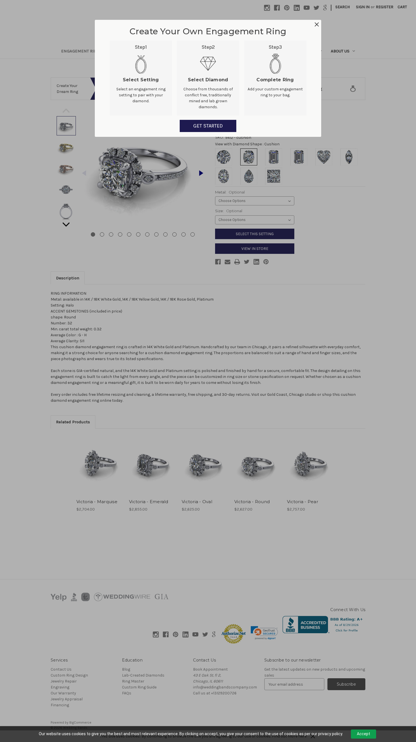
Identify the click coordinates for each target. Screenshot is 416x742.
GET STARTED (208, 126)
